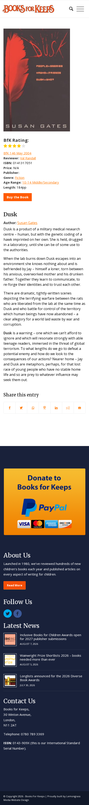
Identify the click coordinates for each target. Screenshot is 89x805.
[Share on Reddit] (68, 407)
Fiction (19, 177)
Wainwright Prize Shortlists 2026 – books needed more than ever (50, 657)
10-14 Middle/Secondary (40, 182)
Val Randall (28, 158)
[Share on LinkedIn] (56, 407)
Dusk (10, 214)
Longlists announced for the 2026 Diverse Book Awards (51, 678)
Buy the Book (18, 197)
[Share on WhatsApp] (33, 407)
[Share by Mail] (79, 407)
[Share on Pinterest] (44, 407)
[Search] (69, 9)
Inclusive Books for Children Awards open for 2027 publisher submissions (50, 637)
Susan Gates (27, 222)
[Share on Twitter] (21, 407)
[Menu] (78, 9)
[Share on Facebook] (9, 407)
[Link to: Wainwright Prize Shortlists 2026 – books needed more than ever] (10, 660)
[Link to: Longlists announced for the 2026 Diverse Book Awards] (10, 680)
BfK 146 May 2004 (17, 153)
